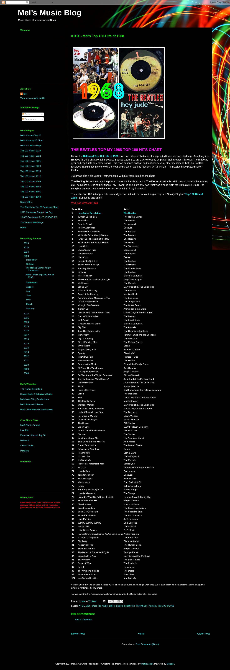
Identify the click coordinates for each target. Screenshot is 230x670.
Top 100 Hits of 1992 (30, 186)
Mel (25, 94)
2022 (26, 313)
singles (119, 606)
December (31, 259)
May (28, 299)
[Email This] (109, 601)
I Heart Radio (26, 445)
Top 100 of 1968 (166, 606)
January (30, 308)
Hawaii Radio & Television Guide (36, 394)
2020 (26, 322)
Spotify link (129, 606)
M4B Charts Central (30, 425)
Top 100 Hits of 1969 (30, 197)
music (105, 606)
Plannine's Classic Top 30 (33, 435)
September (32, 282)
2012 (26, 356)
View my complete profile (32, 98)
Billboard (24, 440)
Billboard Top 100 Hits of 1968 (100, 156)
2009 (26, 369)
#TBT (81, 606)
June (29, 295)
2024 (26, 252)
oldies (112, 606)
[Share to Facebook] (118, 601)
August (30, 287)
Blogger (170, 663)
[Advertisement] (39, 60)
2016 (26, 339)
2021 (26, 317)
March (29, 304)
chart (94, 606)
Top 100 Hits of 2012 (30, 176)
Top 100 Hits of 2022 (30, 156)
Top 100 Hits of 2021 (30, 161)
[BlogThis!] (112, 601)
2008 (26, 373)
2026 (26, 243)
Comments (30, 119)
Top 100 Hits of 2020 (30, 166)
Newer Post (78, 633)
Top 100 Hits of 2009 (30, 181)
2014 (26, 347)
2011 (26, 360)
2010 (26, 365)
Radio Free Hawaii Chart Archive (36, 409)
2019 (26, 326)
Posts (27, 114)
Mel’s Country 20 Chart (31, 140)
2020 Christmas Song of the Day (36, 212)
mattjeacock (147, 663)
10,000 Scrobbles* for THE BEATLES (38, 217)
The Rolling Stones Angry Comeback (38, 269)
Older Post (203, 633)
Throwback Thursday (146, 606)
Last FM (24, 430)
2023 (26, 256)
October (30, 264)
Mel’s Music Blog (50, 12)
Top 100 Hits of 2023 (30, 150)
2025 (26, 247)
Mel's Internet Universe (31, 404)
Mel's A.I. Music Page (30, 145)
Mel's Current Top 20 (30, 135)
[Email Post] (104, 601)
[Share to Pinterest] (121, 601)
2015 (26, 343)
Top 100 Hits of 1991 (30, 191)
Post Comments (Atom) (147, 644)
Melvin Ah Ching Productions (34, 399)
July (28, 291)
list (99, 606)
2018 (26, 330)
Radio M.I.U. (26, 202)
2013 (26, 352)
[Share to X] (115, 601)
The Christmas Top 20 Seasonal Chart (39, 207)
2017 (26, 335)
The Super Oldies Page (31, 222)
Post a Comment (83, 619)
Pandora (24, 450)
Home (141, 633)
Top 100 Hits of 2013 (30, 171)
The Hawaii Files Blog (31, 389)
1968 (87, 606)
